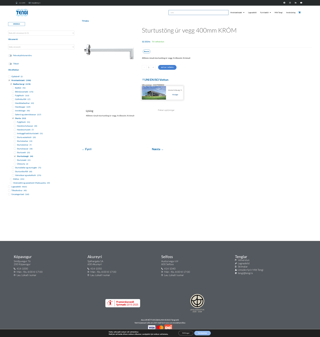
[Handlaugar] (13, 107)
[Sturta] (13, 118)
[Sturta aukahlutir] (15, 137)
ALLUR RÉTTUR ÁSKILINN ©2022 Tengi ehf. (160, 320)
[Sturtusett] (15, 152)
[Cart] (299, 12)
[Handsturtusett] (15, 130)
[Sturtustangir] (15, 156)
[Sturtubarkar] (15, 141)
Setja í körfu (167, 67)
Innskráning (290, 12)
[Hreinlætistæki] (9, 80)
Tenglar (241, 256)
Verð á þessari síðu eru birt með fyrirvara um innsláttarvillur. (160, 322)
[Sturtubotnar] (15, 145)
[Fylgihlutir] (13, 95)
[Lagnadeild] (9, 187)
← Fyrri (87, 149)
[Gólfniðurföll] (13, 99)
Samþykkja (202, 333)
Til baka (85, 21)
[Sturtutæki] (15, 160)
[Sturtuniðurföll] (13, 171)
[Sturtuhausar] (15, 149)
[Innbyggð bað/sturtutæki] (15, 133)
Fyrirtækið (264, 12)
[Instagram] (290, 3)
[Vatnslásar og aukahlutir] (13, 175)
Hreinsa (16, 24)
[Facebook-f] (284, 3)
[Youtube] (301, 3)
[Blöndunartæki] (13, 92)
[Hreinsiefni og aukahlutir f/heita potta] (11, 183)
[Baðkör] (13, 88)
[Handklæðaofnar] (13, 103)
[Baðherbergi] (11, 84)
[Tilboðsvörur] (9, 190)
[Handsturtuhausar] (15, 126)
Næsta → (158, 149)
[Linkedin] (295, 3)
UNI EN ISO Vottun (156, 79)
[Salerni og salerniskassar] (13, 114)
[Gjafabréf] (9, 76)
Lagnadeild (252, 12)
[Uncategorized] (9, 194)
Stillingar (186, 333)
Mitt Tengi (278, 12)
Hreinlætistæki (236, 12)
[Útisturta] (15, 164)
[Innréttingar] (13, 111)
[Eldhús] (11, 179)
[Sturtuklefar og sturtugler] (13, 168)
